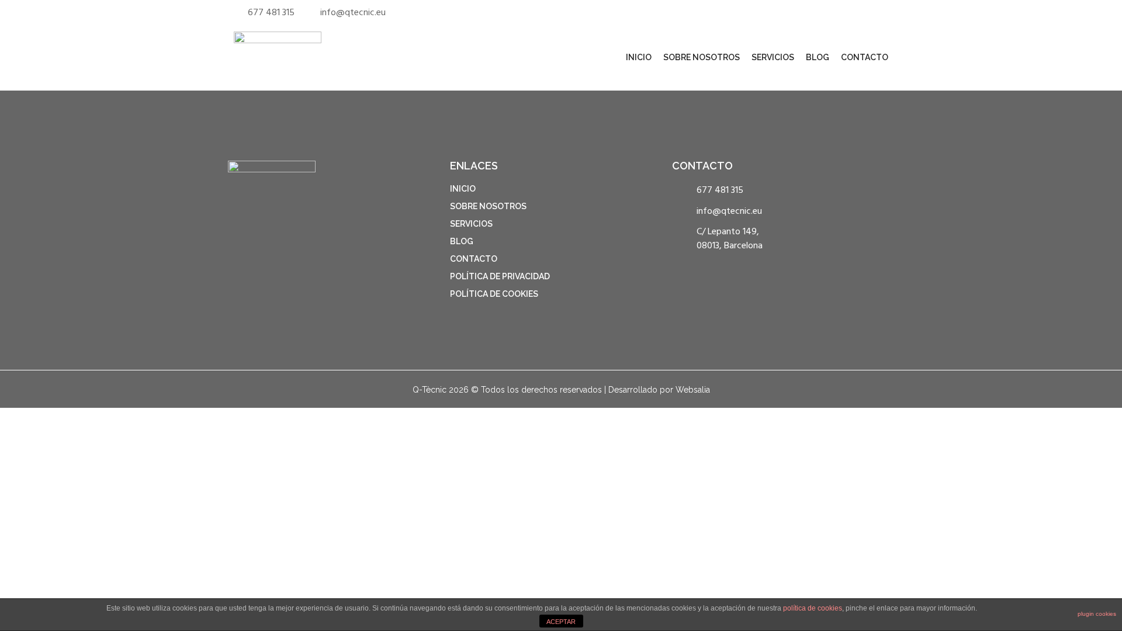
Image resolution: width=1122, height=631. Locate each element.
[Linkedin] (869, 10)
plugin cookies (1097, 614)
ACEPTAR (561, 621)
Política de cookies (494, 294)
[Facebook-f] (854, 10)
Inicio (639, 57)
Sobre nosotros (701, 57)
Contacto (864, 57)
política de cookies (812, 608)
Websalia (693, 389)
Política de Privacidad (500, 276)
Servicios (773, 57)
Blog (817, 57)
